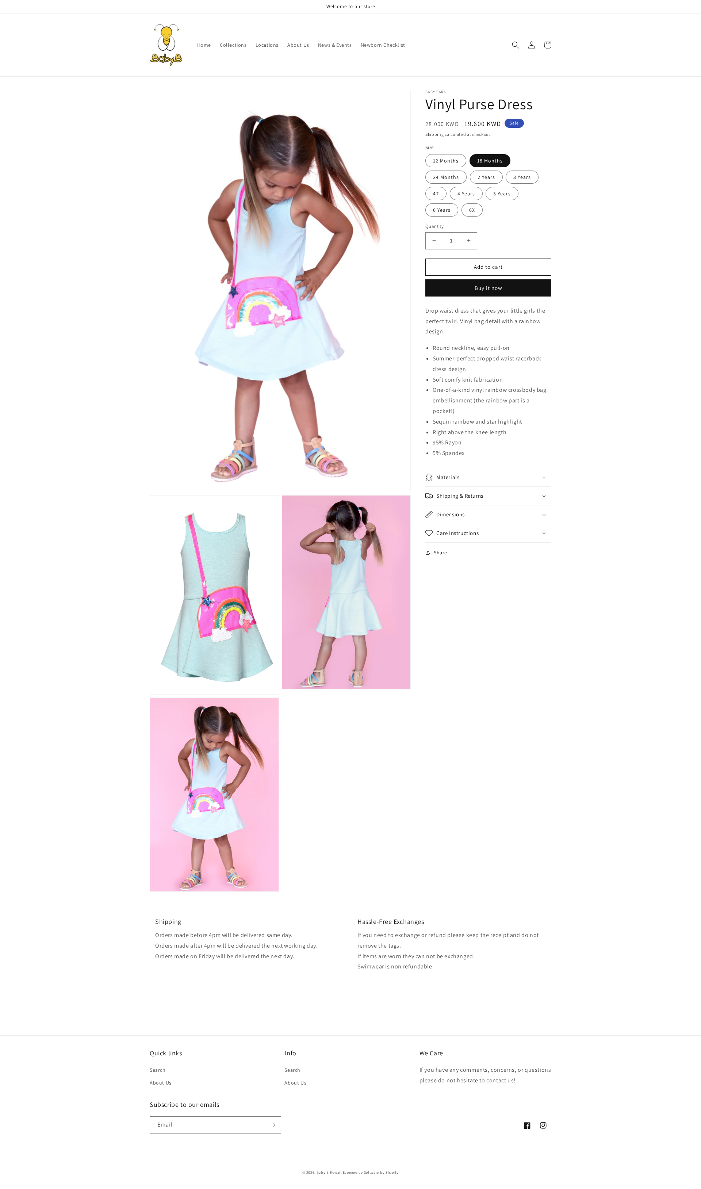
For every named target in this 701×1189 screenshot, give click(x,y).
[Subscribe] (273, 1124)
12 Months (446, 160)
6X (472, 210)
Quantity (434, 226)
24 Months (446, 177)
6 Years (442, 210)
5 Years (502, 193)
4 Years (466, 193)
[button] (515, 45)
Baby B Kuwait (329, 1172)
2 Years (486, 177)
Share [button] (440, 552)
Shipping (434, 134)
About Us (161, 1082)
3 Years (522, 177)
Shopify (392, 1172)
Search (158, 1070)
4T (436, 193)
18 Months (490, 160)
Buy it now (488, 287)
